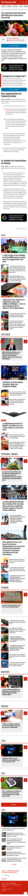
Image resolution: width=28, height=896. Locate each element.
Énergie (3, 439)
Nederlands (4, 879)
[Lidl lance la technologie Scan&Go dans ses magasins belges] (14, 366)
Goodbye (4, 886)
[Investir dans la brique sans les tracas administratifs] (12, 592)
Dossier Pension (5, 296)
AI (2, 659)
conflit (3, 252)
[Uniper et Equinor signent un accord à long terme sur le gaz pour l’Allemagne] (4, 433)
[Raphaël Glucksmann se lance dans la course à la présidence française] (4, 558)
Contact (4, 871)
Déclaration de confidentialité (9, 872)
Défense (3, 633)
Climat (3, 449)
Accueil (2, 9)
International (4, 564)
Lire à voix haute (14, 45)
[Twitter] (5, 875)
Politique (15, 6)
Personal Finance (5, 273)
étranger (4, 582)
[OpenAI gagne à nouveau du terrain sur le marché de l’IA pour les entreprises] (4, 846)
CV (3, 39)
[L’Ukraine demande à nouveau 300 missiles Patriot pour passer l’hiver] (4, 619)
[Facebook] (3, 875)
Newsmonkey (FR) (16, 884)
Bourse (3, 404)
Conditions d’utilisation (13, 871)
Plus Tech (19, 864)
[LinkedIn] (8, 875)
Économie (9, 6)
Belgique (3, 6)
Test (3, 788)
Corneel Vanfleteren (14, 38)
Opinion (3, 602)
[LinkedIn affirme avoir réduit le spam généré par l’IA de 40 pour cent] (4, 653)
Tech (2, 35)
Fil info (20, 6)
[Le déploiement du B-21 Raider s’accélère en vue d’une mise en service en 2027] (14, 407)
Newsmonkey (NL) (6, 884)
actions (3, 686)
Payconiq (7, 111)
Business (3, 318)
